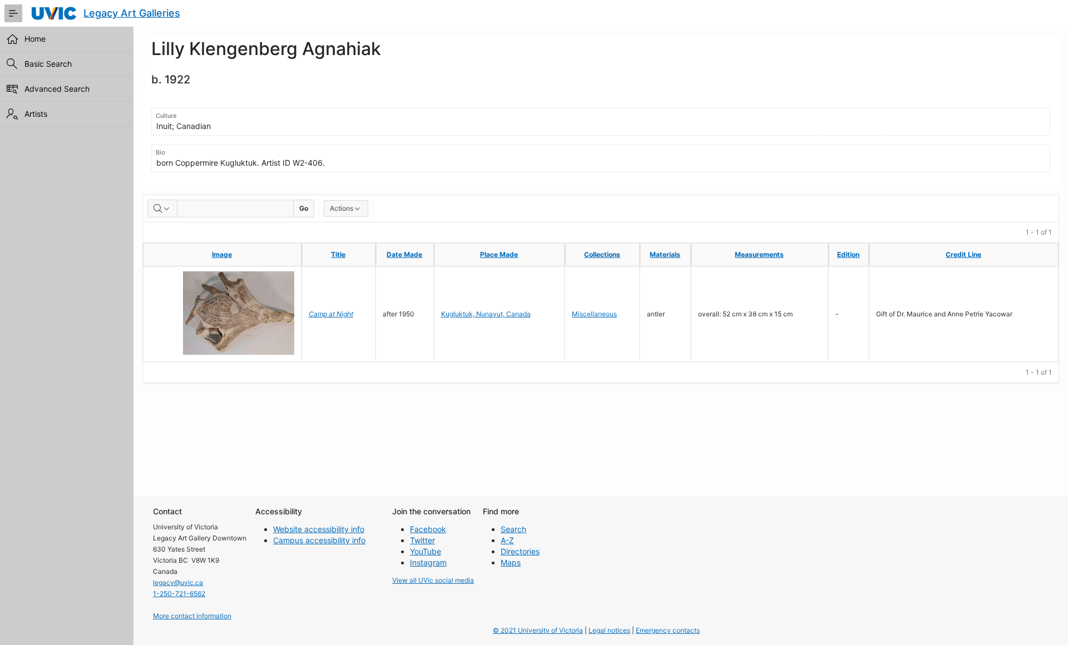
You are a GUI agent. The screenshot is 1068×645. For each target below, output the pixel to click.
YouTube (425, 551)
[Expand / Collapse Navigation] (13, 13)
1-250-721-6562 (179, 593)
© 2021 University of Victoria (538, 630)
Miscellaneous (594, 314)
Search (513, 529)
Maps (511, 562)
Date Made (404, 254)
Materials (665, 254)
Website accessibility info (318, 529)
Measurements (759, 254)
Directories (520, 551)
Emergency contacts (668, 630)
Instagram (428, 562)
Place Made (499, 254)
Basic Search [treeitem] (48, 63)
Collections (602, 254)
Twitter (422, 540)
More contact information (192, 616)
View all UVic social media (433, 580)
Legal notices (609, 630)
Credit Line (963, 254)
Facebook (428, 529)
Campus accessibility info (319, 540)
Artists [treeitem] (35, 113)
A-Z (507, 540)
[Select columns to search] (162, 208)
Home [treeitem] (35, 38)
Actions (341, 208)
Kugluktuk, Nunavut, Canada (486, 314)
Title (338, 254)
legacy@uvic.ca (178, 582)
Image (222, 254)
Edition (848, 254)
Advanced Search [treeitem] (57, 88)
